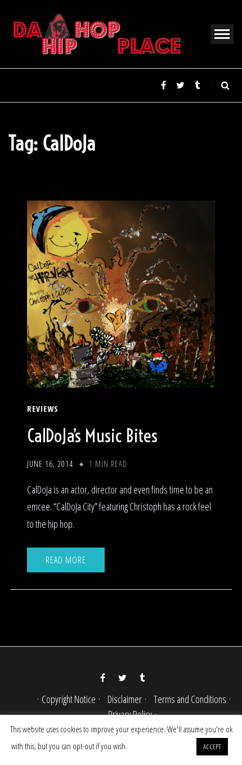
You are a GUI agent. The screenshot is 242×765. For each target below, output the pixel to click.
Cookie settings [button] (161, 745)
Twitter (180, 85)
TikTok (197, 85)
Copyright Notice (69, 699)
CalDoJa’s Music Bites (92, 435)
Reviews (43, 409)
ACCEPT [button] (212, 746)
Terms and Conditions (190, 699)
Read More (66, 560)
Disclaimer (124, 699)
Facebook (163, 85)
